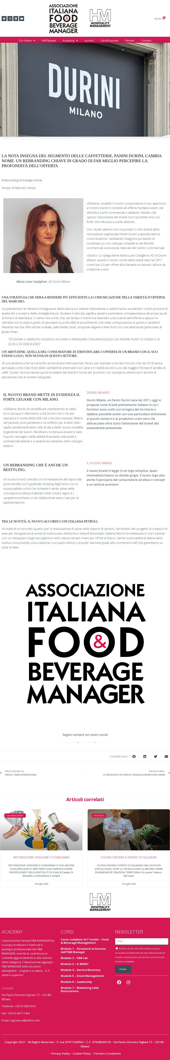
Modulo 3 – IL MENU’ (75, 964)
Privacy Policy (60, 1053)
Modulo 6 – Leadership (76, 982)
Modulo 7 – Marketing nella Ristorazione (80, 989)
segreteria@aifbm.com (25, 1020)
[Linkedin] (15, 18)
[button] (134, 756)
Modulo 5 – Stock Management (82, 976)
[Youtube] (21, 18)
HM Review (49, 40)
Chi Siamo (25, 40)
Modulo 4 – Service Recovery (80, 970)
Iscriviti (89, 40)
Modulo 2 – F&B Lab (74, 958)
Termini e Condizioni (107, 1053)
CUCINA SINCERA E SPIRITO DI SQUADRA (129, 857)
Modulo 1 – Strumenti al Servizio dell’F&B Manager (83, 950)
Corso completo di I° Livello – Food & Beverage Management (85, 941)
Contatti (146, 40)
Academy (69, 40)
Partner (129, 40)
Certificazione (109, 40)
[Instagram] (9, 18)
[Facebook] (4, 18)
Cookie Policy (82, 1053)
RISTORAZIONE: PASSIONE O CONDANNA (41, 857)
